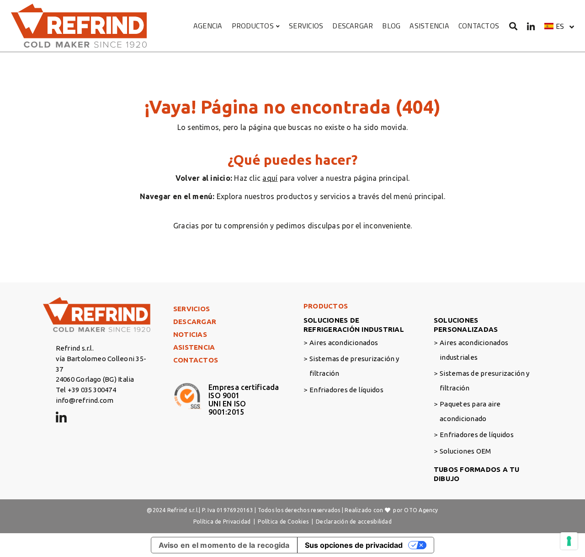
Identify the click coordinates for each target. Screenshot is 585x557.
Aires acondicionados (343, 342)
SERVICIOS (306, 25)
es (560, 26)
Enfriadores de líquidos (346, 390)
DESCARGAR (352, 25)
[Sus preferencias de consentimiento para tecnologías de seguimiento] (569, 541)
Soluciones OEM (465, 451)
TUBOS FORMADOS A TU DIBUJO (477, 473)
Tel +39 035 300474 (86, 390)
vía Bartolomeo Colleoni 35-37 (101, 364)
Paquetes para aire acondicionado (470, 411)
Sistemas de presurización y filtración (354, 366)
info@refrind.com (85, 400)
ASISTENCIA (429, 25)
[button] (559, 26)
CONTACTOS (478, 25)
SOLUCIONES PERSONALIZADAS (466, 324)
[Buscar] (513, 26)
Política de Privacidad (221, 522)
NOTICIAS (190, 334)
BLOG (391, 25)
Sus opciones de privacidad (354, 545)
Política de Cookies (283, 522)
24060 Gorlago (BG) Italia (95, 379)
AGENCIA (208, 25)
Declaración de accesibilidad (354, 522)
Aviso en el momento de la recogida (224, 545)
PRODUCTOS (253, 25)
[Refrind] (79, 26)
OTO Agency (421, 510)
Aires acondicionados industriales (474, 350)
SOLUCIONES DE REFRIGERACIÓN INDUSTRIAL (353, 324)
